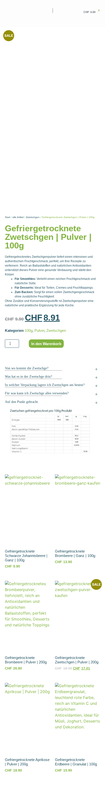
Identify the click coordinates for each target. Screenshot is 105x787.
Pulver (39, 330)
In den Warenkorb (46, 344)
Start (7, 217)
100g (28, 330)
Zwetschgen (33, 217)
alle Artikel (18, 217)
